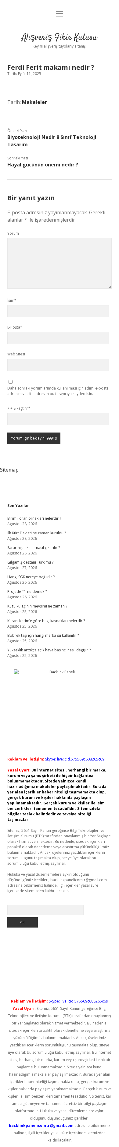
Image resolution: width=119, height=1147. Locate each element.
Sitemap (9, 469)
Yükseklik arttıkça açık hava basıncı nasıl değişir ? (49, 650)
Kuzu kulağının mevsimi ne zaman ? (37, 606)
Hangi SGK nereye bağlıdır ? (31, 576)
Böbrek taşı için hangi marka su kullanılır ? (43, 635)
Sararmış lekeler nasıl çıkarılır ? (33, 547)
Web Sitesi (16, 354)
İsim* (11, 300)
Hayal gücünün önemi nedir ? (42, 164)
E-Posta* (14, 327)
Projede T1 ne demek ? (27, 591)
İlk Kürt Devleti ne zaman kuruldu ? (36, 533)
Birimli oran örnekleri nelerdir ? (34, 518)
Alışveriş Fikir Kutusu (59, 38)
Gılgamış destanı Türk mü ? (30, 562)
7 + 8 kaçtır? (19, 408)
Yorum (13, 233)
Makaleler (34, 102)
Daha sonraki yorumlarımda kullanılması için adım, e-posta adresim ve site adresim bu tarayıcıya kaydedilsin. (58, 391)
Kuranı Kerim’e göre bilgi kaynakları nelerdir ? (46, 620)
